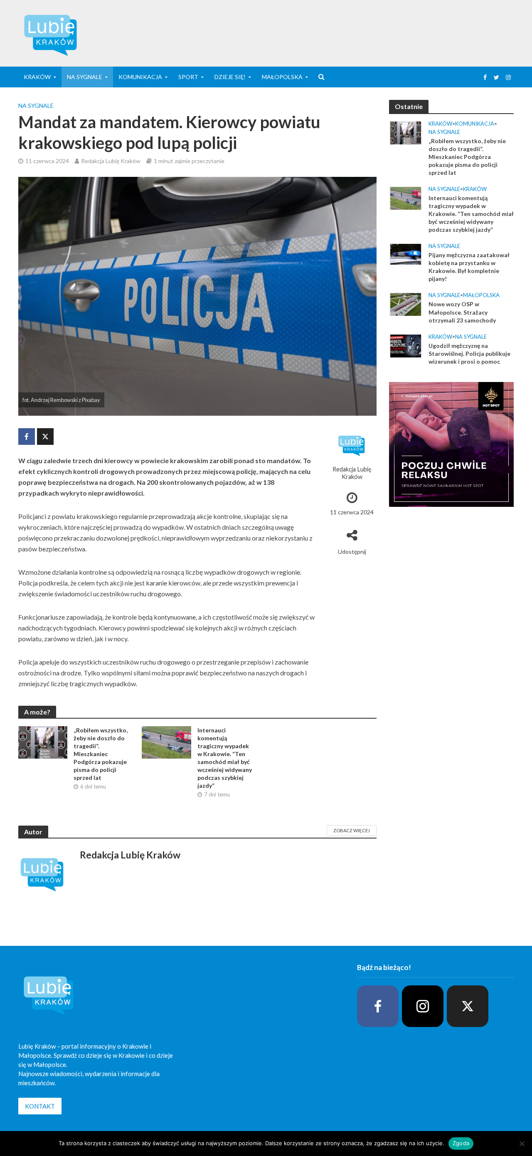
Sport (188, 76)
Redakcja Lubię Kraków (110, 160)
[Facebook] (378, 1006)
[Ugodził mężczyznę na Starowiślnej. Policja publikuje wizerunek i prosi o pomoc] (405, 345)
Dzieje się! (230, 76)
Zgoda (461, 1143)
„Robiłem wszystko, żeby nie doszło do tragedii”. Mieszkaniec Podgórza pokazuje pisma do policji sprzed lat (101, 754)
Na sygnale (84, 76)
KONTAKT (40, 1106)
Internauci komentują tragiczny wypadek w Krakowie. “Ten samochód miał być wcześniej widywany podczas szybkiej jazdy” (224, 758)
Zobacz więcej (351, 830)
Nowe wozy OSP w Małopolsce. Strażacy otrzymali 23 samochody (462, 311)
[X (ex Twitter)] (467, 1006)
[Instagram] (422, 1006)
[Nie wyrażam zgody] (521, 1143)
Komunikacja (140, 76)
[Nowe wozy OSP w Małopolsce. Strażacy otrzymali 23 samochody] (405, 304)
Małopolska (282, 76)
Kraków (440, 123)
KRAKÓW (37, 76)
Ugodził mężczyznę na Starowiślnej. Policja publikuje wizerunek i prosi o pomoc (469, 353)
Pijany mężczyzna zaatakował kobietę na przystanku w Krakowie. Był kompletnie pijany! (469, 266)
